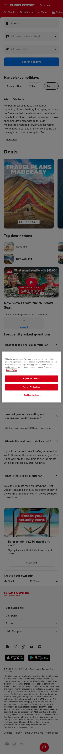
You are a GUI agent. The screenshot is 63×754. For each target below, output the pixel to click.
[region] (32, 376)
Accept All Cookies (31, 387)
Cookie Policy (11, 370)
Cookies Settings (31, 395)
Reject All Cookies (31, 379)
